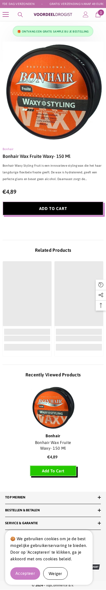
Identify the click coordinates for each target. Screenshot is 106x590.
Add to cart (53, 208)
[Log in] (86, 14)
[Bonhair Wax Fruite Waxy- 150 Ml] (53, 408)
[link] (27, 338)
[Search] (20, 15)
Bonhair (8, 149)
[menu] (6, 14)
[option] (53, 92)
